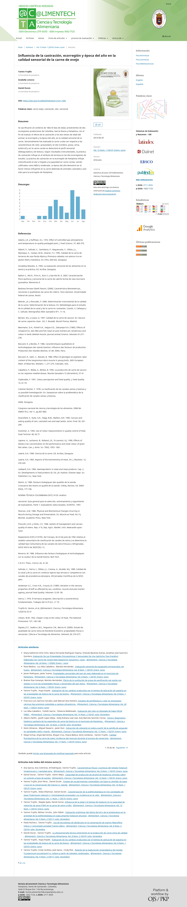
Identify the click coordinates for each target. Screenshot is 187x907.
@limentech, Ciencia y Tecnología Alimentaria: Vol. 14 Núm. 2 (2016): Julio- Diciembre (70, 714)
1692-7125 (148, 188)
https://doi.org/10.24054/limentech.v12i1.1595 (44, 100)
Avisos (41, 38)
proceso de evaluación (81, 38)
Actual (19, 38)
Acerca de (117, 38)
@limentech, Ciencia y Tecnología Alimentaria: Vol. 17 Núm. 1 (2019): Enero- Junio (88, 731)
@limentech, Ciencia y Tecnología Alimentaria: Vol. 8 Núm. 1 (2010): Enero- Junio (68, 670)
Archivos (30, 38)
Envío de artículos (56, 38)
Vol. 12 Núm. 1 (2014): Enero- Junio (50, 47)
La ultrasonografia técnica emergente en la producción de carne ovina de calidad (89, 833)
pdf (98, 124)
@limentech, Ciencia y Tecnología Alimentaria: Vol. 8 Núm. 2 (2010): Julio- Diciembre (63, 836)
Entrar (168, 4)
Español (139, 84)
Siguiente (120, 747)
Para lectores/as (142, 55)
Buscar (167, 36)
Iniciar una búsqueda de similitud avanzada (53, 753)
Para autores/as (142, 59)
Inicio (20, 47)
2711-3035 (148, 185)
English (139, 80)
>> (24, 862)
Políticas (102, 38)
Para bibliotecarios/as (145, 63)
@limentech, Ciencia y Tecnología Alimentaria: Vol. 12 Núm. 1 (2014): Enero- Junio (89, 778)
